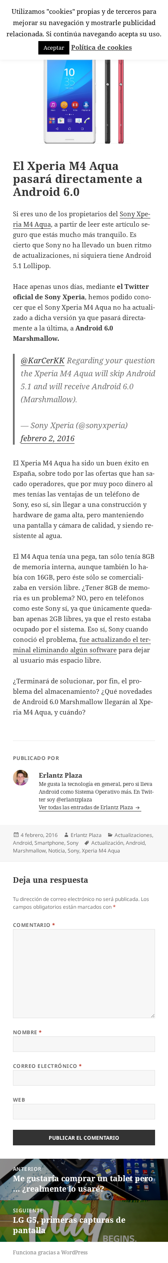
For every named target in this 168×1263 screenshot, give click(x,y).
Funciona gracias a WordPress (50, 1252)
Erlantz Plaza (86, 835)
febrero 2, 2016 (48, 438)
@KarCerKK (43, 360)
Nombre (27, 1032)
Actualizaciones (133, 835)
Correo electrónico (47, 1066)
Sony (72, 842)
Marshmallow (29, 850)
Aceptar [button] (54, 47)
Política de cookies (101, 47)
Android (22, 842)
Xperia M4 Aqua (101, 850)
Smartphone (49, 842)
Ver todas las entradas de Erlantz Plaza (86, 807)
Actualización (107, 842)
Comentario (34, 925)
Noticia (56, 850)
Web (19, 1099)
